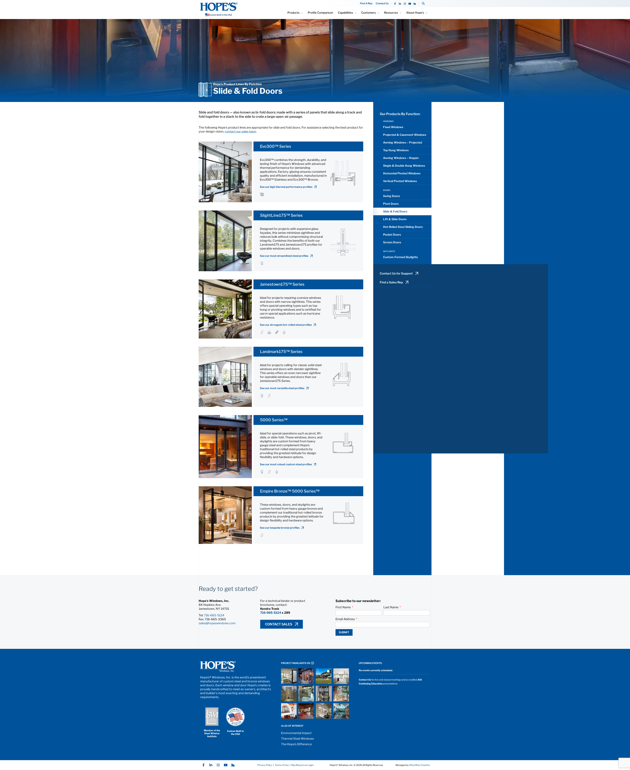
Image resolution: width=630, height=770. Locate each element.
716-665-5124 (214, 615)
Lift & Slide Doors (395, 219)
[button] (423, 3)
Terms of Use (281, 765)
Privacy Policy (264, 765)
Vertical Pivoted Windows (400, 181)
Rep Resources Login (302, 765)
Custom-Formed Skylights (400, 257)
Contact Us (382, 3)
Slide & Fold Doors (395, 211)
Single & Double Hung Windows (404, 165)
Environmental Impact (296, 733)
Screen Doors (392, 242)
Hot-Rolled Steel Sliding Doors (403, 227)
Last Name (391, 607)
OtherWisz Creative (419, 765)
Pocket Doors (392, 234)
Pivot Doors (391, 203)
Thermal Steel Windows (297, 738)
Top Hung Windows (396, 150)
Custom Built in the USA (235, 732)
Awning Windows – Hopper (401, 158)
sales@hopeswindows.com (217, 623)
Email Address (346, 619)
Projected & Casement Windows (404, 134)
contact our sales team (240, 131)
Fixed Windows (393, 127)
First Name (343, 607)
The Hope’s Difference (296, 744)
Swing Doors (391, 196)
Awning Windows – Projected (402, 142)
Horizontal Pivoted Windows (401, 173)
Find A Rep (366, 3)
